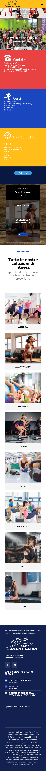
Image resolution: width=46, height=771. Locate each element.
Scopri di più (23, 39)
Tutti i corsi (23, 173)
